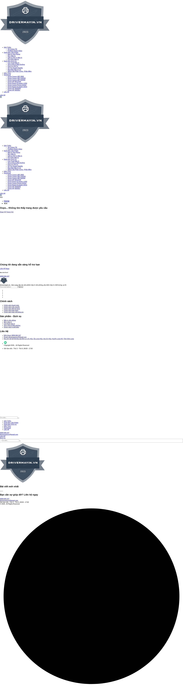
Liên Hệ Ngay (4, 268)
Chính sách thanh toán (11, 305)
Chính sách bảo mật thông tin (14, 312)
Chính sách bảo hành (11, 310)
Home (6, 201)
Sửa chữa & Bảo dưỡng (12, 325)
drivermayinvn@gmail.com (9, 434)
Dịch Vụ (2, 438)
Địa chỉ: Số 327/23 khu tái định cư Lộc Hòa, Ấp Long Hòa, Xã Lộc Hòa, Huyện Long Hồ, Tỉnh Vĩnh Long (39, 339)
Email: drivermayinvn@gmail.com (15, 337)
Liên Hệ (2, 95)
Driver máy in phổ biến (11, 327)
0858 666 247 (4, 276)
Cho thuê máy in (9, 324)
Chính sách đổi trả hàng (12, 309)
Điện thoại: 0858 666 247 (12, 335)
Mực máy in (8, 322)
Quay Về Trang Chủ (6, 212)
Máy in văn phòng (10, 320)
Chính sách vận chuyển (12, 307)
